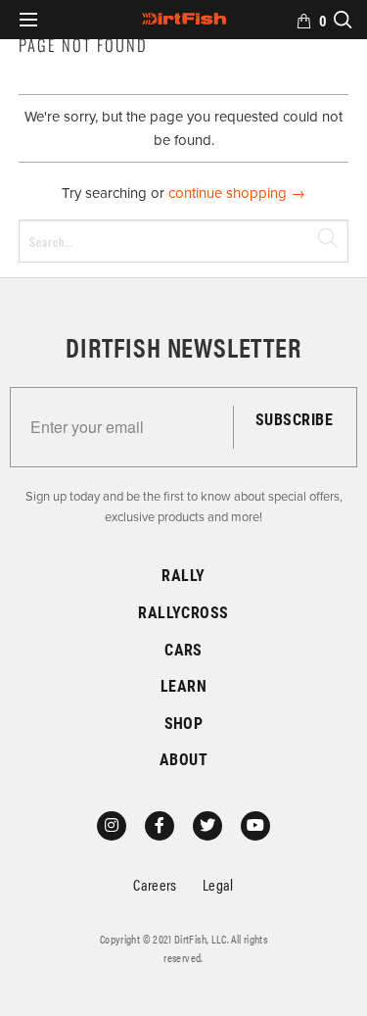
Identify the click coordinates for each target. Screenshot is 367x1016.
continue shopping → (236, 193)
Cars (183, 649)
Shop (184, 722)
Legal (218, 884)
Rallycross (183, 612)
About (183, 759)
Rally (183, 574)
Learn (183, 685)
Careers (155, 884)
